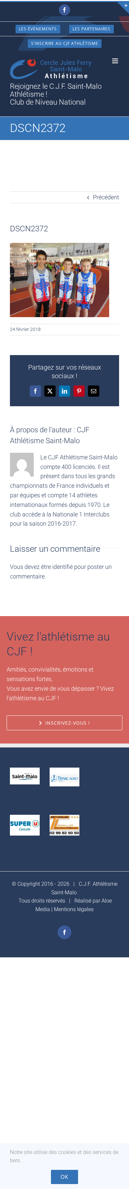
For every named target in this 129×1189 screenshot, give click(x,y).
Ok (64, 1176)
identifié (62, 566)
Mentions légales (74, 909)
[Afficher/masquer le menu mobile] (115, 60)
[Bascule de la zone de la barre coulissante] (123, 8)
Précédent (106, 197)
